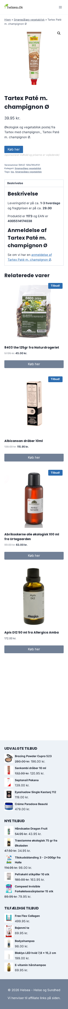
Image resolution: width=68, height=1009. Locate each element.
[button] (59, 33)
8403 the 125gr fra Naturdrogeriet (31, 347)
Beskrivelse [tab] (15, 183)
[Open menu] (60, 7)
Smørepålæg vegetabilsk (29, 19)
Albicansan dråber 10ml (23, 441)
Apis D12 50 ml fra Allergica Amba (31, 632)
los (12, 171)
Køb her (14, 149)
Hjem (7, 19)
